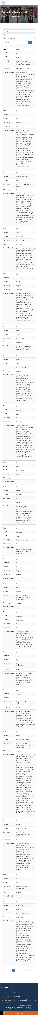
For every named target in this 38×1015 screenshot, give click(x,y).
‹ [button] (7, 970)
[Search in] (33, 42)
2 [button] (16, 970)
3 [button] (19, 970)
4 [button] (22, 970)
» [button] (4, 973)
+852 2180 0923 (10, 992)
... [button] (10, 970)
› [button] (31, 970)
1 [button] (13, 970)
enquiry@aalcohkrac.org (14, 996)
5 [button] (25, 970)
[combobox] (19, 30)
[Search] (30, 42)
